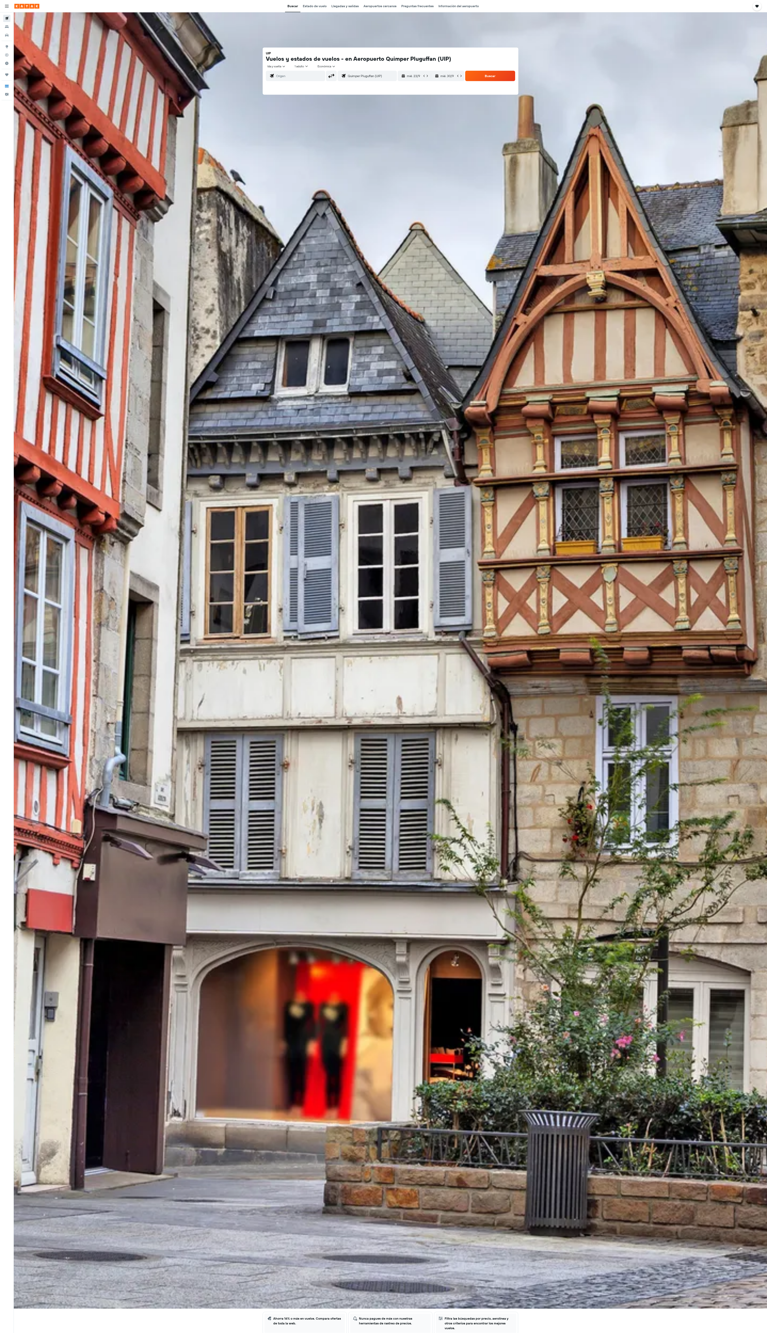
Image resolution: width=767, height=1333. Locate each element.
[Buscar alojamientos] (7, 27)
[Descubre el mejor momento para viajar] (7, 63)
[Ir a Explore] (7, 47)
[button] (6, 6)
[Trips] (7, 75)
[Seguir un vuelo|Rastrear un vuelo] (7, 55)
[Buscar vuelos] (7, 18)
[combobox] (276, 66)
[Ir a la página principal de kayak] (26, 6)
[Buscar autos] (7, 35)
